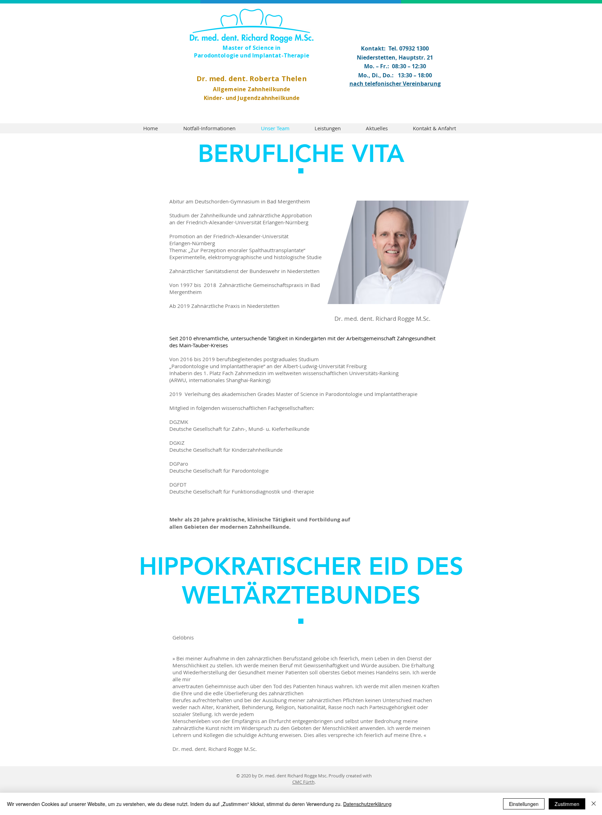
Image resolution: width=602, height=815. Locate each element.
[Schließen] (593, 803)
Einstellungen (524, 803)
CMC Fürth (303, 782)
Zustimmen (567, 803)
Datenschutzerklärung (367, 803)
